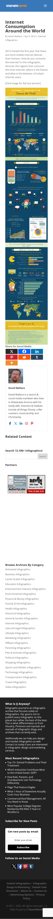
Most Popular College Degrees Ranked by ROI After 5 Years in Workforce (24, 809)
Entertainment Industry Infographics (25, 589)
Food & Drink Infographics (19, 603)
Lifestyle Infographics (17, 633)
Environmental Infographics (20, 593)
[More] (12, 362)
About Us (26, 890)
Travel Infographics (15, 682)
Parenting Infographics (18, 647)
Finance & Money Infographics (22, 598)
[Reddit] (24, 357)
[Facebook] (24, 351)
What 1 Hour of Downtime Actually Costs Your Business (26, 793)
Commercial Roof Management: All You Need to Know (26, 800)
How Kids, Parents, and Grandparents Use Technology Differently (24, 780)
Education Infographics (18, 584)
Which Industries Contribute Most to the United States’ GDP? (26, 771)
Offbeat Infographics (16, 643)
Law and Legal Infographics (20, 628)
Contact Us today (14, 744)
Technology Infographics (19, 672)
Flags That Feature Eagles (21, 787)
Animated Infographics (17, 569)
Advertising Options (22, 894)
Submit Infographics (18, 883)
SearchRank (36, 909)
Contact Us (40, 890)
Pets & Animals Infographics (20, 652)
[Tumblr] (37, 357)
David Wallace (15, 36)
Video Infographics (15, 687)
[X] (12, 351)
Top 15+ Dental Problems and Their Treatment (27, 764)
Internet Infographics (17, 623)
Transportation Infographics (21, 677)
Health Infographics (16, 608)
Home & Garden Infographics (21, 618)
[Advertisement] (27, 527)
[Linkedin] (37, 351)
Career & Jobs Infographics (20, 579)
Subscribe (23, 847)
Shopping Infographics (17, 662)
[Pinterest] (12, 357)
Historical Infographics (17, 613)
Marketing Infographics (18, 638)
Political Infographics (16, 657)
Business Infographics (17, 574)
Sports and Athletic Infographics (23, 667)
